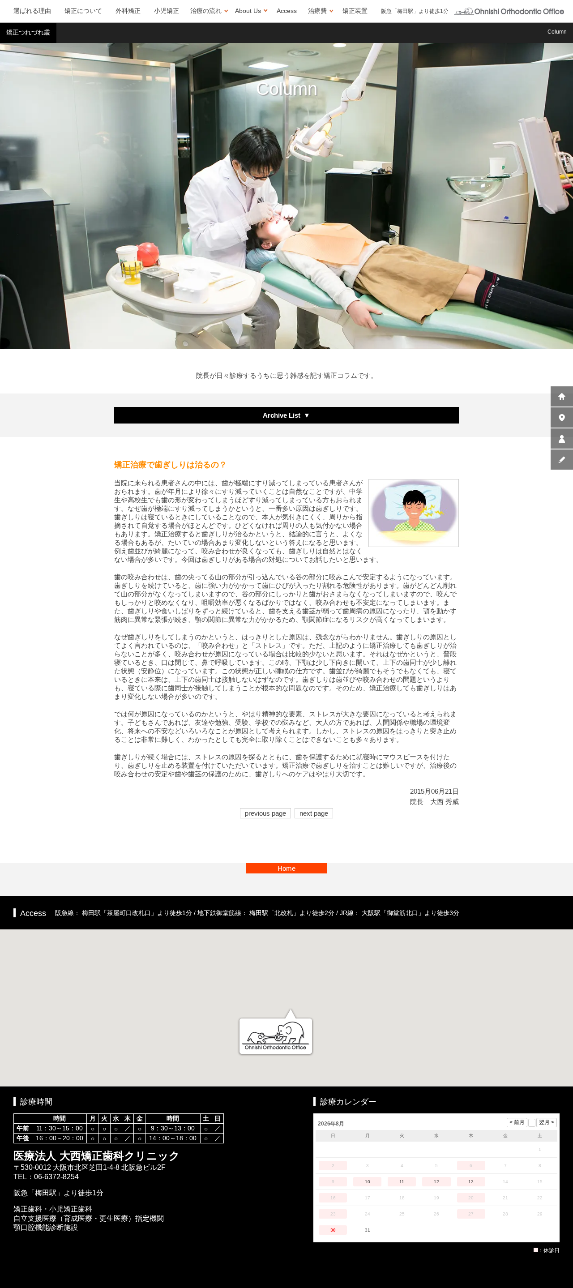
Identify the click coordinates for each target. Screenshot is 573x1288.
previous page (265, 813)
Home (286, 868)
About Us (248, 10)
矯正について (83, 10)
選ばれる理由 (32, 10)
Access (287, 10)
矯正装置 (355, 10)
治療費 (317, 10)
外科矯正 (128, 10)
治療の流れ (206, 10)
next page (313, 813)
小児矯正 (166, 10)
